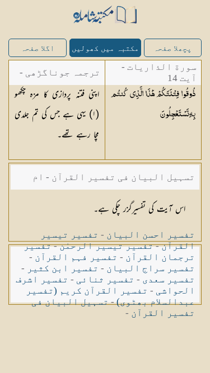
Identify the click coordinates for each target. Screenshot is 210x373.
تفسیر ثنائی (105, 279)
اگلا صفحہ (37, 48)
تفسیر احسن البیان (150, 234)
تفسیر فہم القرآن (76, 257)
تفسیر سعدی (168, 279)
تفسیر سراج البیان (150, 268)
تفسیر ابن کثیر (63, 268)
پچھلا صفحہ (172, 48)
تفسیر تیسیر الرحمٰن (106, 245)
